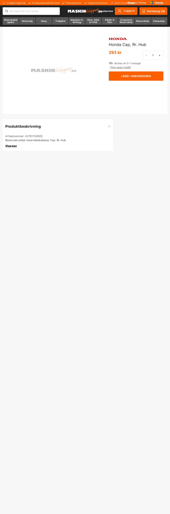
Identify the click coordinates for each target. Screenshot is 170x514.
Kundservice (105, 11)
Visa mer (11, 146)
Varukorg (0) (156, 11)
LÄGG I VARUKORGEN (136, 76)
